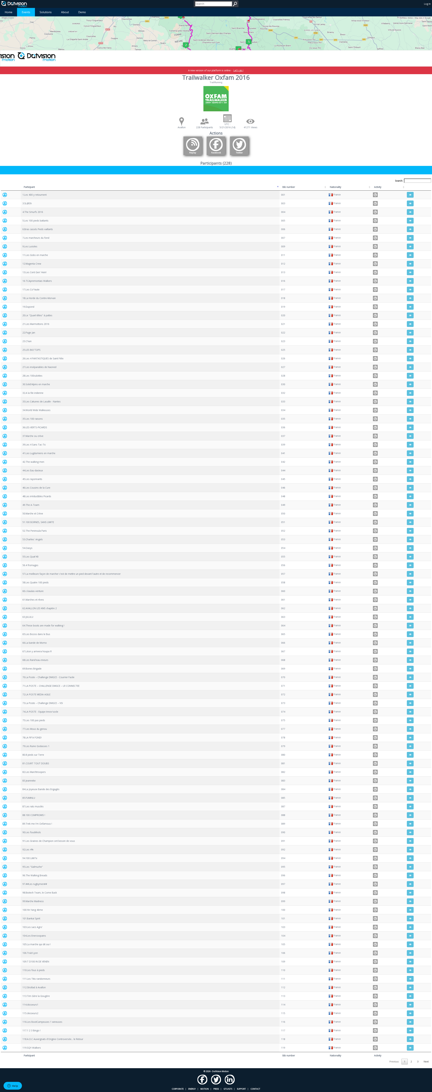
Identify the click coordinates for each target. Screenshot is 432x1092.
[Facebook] (216, 155)
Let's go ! (238, 70)
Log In (427, 3)
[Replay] (192, 155)
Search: (399, 180)
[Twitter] (239, 155)
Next (426, 1061)
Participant (29, 187)
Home (8, 12)
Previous (394, 1061)
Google (428, 17)
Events (26, 12)
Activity (377, 187)
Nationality (335, 187)
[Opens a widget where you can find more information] (12, 1086)
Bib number (288, 187)
